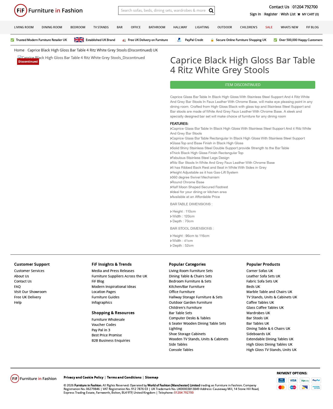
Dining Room (52, 27)
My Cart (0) (310, 14)
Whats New (289, 27)
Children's (248, 27)
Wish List (288, 14)
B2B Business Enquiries (111, 340)
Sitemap (151, 377)
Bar (120, 27)
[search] (211, 10)
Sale (269, 27)
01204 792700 (184, 392)
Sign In (255, 14)
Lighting (202, 27)
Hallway (180, 27)
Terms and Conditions (124, 377)
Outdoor (224, 27)
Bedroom (77, 27)
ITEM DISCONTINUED (243, 85)
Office (136, 27)
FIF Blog (312, 27)
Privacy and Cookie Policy (83, 377)
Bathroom (157, 27)
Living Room (24, 27)
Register (271, 14)
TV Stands (101, 27)
